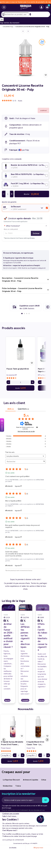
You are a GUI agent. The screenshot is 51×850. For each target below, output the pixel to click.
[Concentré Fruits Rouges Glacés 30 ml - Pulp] (28, 31)
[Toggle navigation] (2, 7)
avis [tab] (10, 408)
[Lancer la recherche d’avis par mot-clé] (44, 461)
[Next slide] (47, 740)
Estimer (36, 233)
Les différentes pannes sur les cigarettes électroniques (25, 635)
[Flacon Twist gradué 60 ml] (20, 351)
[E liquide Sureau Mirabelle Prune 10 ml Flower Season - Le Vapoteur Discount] (12, 726)
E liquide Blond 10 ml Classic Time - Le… (35, 743)
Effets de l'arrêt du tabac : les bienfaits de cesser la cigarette (42, 636)
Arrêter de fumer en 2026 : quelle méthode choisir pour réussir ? (8, 635)
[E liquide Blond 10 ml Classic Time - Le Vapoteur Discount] (38, 726)
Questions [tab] (23, 408)
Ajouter (20, 388)
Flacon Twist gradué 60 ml (18, 369)
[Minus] (8, 382)
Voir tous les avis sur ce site (26, 431)
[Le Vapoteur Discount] (23, 7)
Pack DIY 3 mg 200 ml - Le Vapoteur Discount (28, 183)
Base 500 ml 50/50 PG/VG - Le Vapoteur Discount (28, 174)
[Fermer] (2, 19)
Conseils (25, 700)
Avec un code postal (11, 229)
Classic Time (31, 748)
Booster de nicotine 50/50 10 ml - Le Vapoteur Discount (28, 165)
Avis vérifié (11, 473)
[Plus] (32, 382)
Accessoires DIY (12, 375)
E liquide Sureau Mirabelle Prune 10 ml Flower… (12, 743)
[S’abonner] (45, 800)
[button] (47, 7)
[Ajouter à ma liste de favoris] (46, 75)
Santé (7, 700)
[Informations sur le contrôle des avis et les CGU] (37, 427)
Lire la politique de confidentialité (13, 840)
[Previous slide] (4, 740)
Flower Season (6, 748)
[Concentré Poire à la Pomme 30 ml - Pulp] (23, 31)
